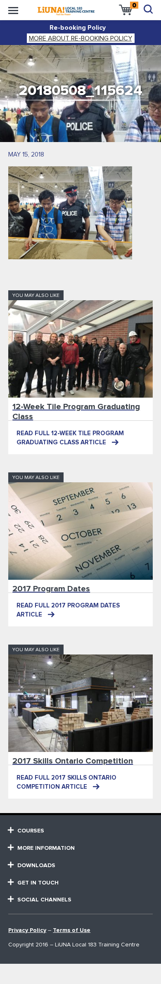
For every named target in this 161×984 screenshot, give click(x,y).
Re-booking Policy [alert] (78, 27)
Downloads (36, 865)
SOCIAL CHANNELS (44, 900)
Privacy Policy (27, 930)
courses (30, 831)
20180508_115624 (80, 90)
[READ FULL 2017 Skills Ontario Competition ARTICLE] (80, 703)
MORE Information (46, 848)
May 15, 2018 (26, 155)
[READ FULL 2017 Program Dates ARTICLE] (80, 531)
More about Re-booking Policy (80, 38)
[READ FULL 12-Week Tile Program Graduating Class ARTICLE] (80, 349)
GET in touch (38, 883)
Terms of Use (71, 930)
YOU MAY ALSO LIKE (35, 295)
